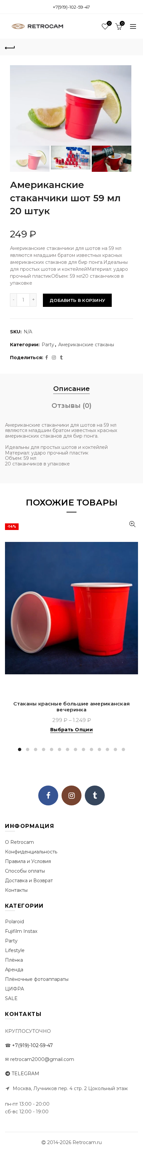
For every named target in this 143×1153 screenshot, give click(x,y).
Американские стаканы (86, 345)
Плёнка (14, 960)
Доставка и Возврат (29, 881)
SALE (11, 998)
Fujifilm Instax (21, 931)
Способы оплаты (25, 871)
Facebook (48, 795)
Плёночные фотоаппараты (37, 979)
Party (48, 345)
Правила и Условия (28, 861)
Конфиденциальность (31, 852)
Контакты (16, 890)
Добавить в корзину (77, 300)
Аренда (14, 970)
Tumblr (95, 795)
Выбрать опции (71, 730)
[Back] (10, 47)
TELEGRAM (25, 1074)
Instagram (71, 795)
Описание (71, 389)
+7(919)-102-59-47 (71, 7)
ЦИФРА (14, 989)
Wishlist (109, 23)
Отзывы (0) (71, 405)
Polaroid (14, 922)
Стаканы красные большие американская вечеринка (71, 707)
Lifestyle (15, 950)
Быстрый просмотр (132, 524)
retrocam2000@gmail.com (42, 1059)
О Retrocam (19, 842)
